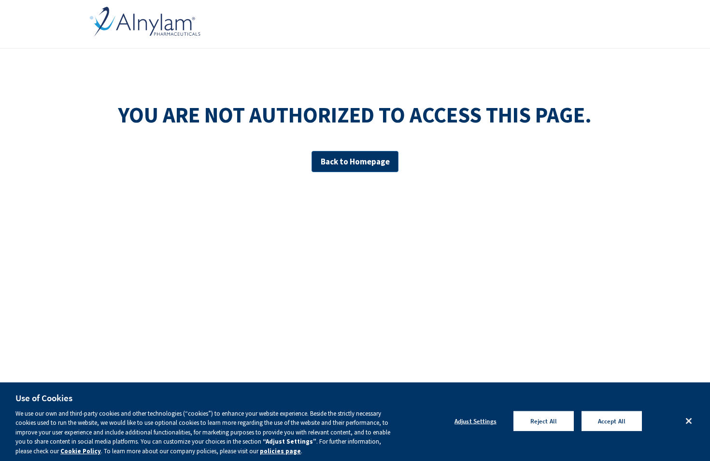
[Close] (688, 421)
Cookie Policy (80, 451)
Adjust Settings (475, 421)
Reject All (543, 421)
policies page (280, 451)
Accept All (611, 421)
